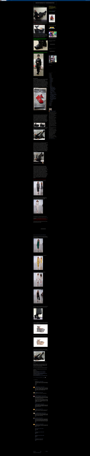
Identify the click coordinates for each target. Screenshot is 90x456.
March (51, 86)
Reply (35, 390)
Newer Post (34, 451)
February (51, 100)
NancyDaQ (36, 392)
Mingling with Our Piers (52, 87)
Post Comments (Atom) (38, 452)
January (51, 101)
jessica (36, 428)
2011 (50, 103)
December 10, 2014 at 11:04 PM (40, 428)
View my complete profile (52, 138)
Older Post (47, 451)
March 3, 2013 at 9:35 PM (40, 381)
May (50, 84)
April (50, 85)
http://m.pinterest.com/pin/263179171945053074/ (40, 372)
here (46, 216)
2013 (50, 77)
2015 (50, 75)
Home (40, 451)
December (51, 78)
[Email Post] (45, 377)
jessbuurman (36, 435)
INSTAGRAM (53, 11)
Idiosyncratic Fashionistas (45, 2)
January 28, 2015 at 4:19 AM (41, 435)
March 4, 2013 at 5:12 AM (40, 392)
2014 (50, 76)
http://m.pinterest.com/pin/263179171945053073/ (40, 371)
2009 (50, 105)
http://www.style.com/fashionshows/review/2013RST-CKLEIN (41, 375)
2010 (50, 104)
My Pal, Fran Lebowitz (52, 91)
